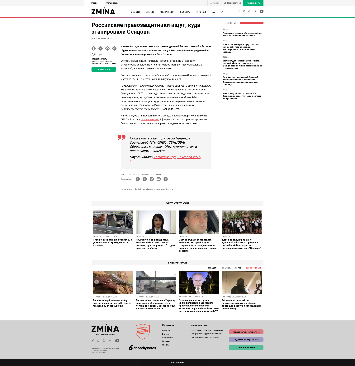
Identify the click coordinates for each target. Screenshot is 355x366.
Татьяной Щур (165, 157)
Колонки (185, 12)
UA (213, 12)
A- (100, 54)
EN (222, 12)
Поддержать (253, 3)
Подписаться (234, 3)
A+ (94, 54)
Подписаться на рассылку (246, 339)
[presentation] (96, 282)
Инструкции (167, 12)
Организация (112, 3)
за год (238, 267)
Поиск (216, 3)
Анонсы (201, 12)
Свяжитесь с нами (246, 347)
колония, (145, 174)
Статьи (150, 12)
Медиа (94, 3)
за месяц (226, 267)
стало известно (150, 119)
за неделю (212, 267)
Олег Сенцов (156, 174)
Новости (135, 12)
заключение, (134, 174)
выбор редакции (253, 267)
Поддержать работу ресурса (246, 332)
